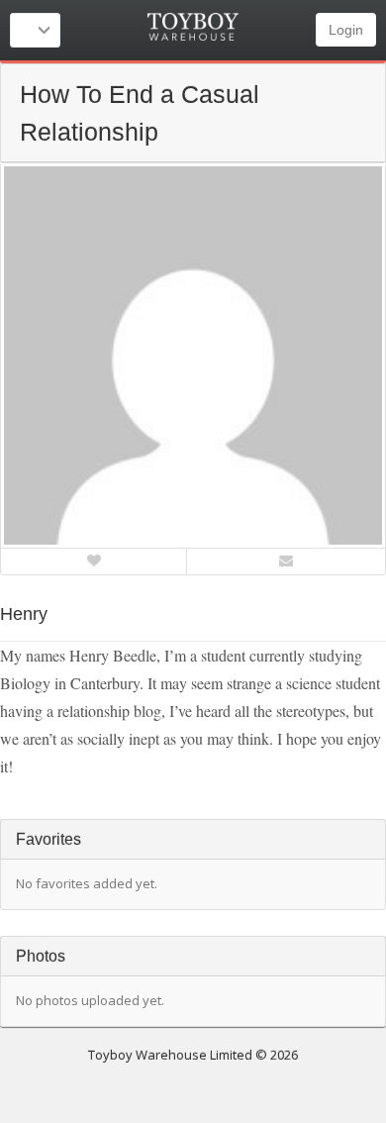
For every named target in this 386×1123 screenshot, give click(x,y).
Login (346, 30)
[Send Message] (286, 560)
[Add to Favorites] (94, 560)
